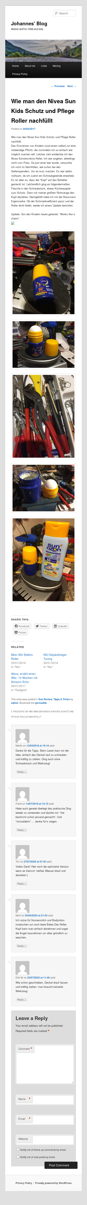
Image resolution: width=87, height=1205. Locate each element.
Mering (56, 65)
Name (24, 1099)
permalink (41, 703)
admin (14, 703)
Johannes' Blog (29, 23)
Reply (21, 771)
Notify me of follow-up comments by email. (43, 1149)
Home (15, 65)
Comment (25, 1048)
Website (23, 1139)
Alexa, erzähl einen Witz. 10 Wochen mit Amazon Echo (24, 678)
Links (44, 65)
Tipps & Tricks (61, 699)
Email (24, 1119)
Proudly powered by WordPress (53, 1183)
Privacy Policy (20, 74)
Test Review (45, 699)
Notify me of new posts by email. (37, 1157)
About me (30, 65)
